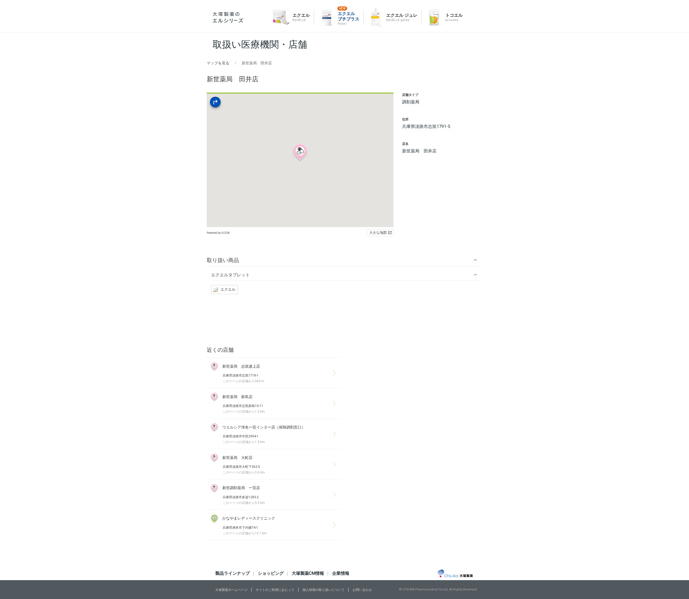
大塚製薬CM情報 (308, 573)
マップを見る (218, 63)
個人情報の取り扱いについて (323, 590)
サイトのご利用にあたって (275, 590)
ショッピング (271, 573)
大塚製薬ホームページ (231, 590)
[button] (344, 260)
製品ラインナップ (232, 573)
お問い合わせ (362, 590)
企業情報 (340, 573)
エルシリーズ (228, 17)
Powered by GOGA (218, 232)
